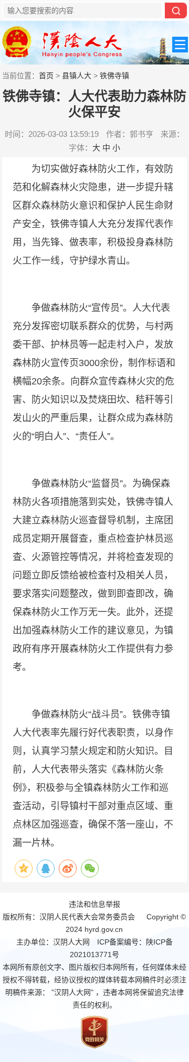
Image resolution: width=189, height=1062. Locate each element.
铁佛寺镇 (114, 75)
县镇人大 (76, 75)
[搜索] (176, 10)
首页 (46, 75)
